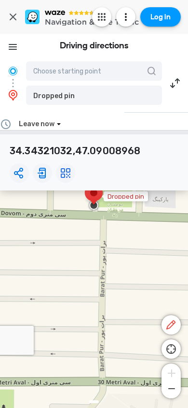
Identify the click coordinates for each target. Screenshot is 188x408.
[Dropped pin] (94, 197)
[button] (94, 95)
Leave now (36, 124)
